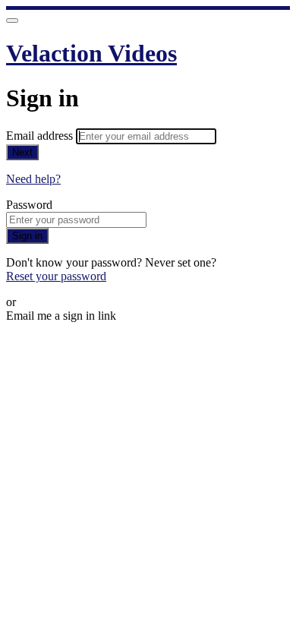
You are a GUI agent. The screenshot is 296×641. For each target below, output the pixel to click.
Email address (41, 135)
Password (29, 204)
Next (22, 152)
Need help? (33, 178)
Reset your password (56, 276)
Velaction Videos (91, 53)
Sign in (27, 236)
